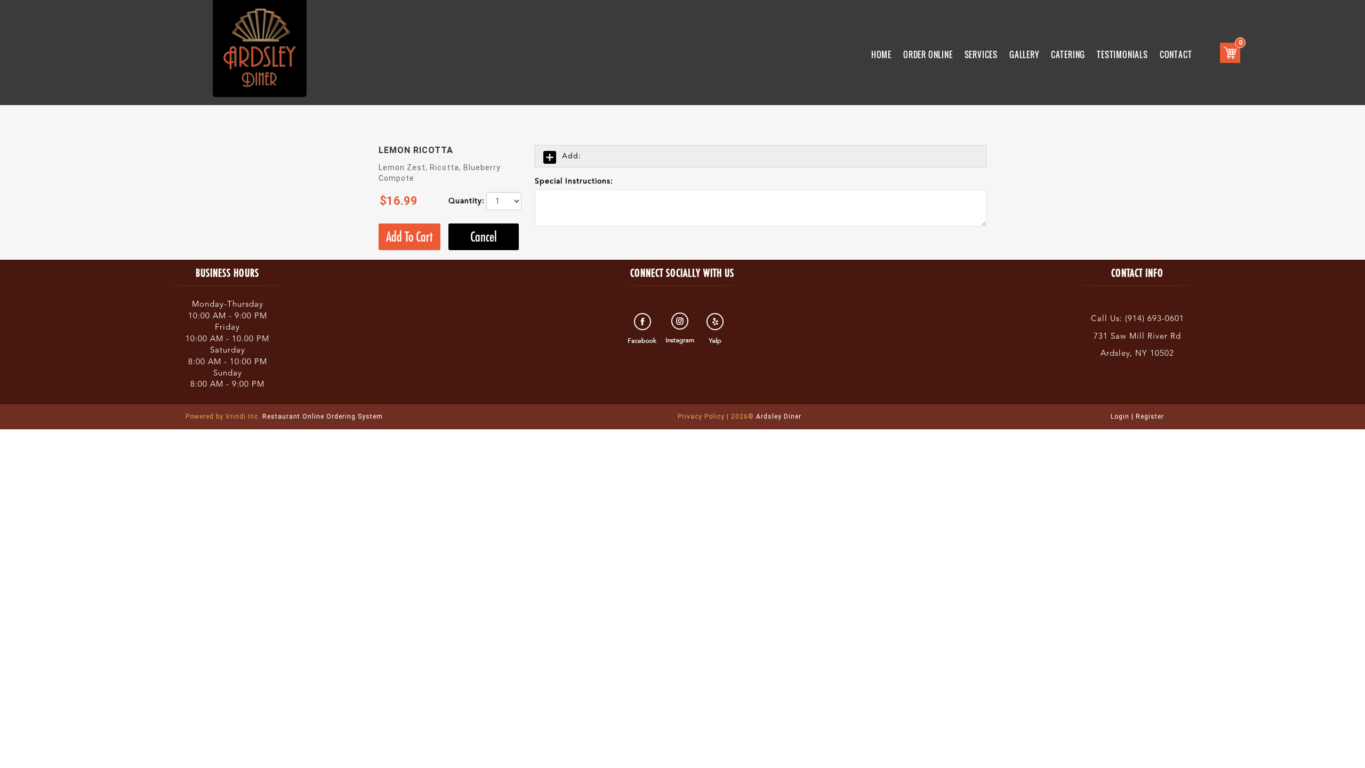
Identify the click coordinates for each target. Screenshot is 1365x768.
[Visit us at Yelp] (716, 329)
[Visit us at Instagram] (680, 329)
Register (1150, 416)
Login (1120, 416)
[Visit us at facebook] (644, 329)
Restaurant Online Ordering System (284, 416)
